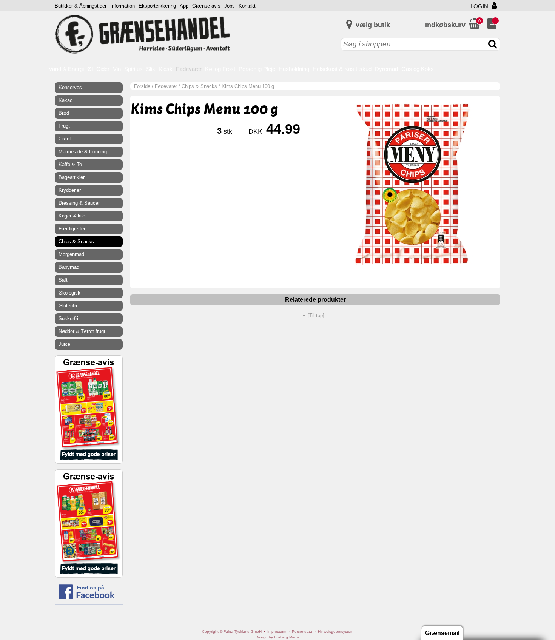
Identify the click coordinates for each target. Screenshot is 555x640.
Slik (150, 69)
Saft (63, 280)
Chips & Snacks (199, 86)
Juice (64, 344)
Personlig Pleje (257, 69)
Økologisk (69, 293)
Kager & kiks (73, 216)
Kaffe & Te (70, 164)
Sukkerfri (68, 318)
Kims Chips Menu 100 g (248, 86)
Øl (90, 69)
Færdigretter (72, 228)
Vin (117, 69)
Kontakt (247, 6)
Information (122, 6)
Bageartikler (72, 177)
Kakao (65, 100)
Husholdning (294, 69)
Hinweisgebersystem (335, 631)
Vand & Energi (66, 69)
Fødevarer (189, 69)
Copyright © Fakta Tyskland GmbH (232, 631)
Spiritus (133, 69)
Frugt (64, 126)
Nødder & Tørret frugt (82, 331)
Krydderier (70, 190)
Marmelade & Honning (83, 151)
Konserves (70, 87)
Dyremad (386, 69)
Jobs (229, 6)
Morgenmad (71, 254)
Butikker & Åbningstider (80, 6)
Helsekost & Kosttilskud (342, 69)
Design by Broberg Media (278, 637)
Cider (102, 69)
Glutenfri (68, 305)
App (184, 6)
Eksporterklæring (157, 6)
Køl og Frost (220, 69)
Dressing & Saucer (79, 203)
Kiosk (166, 69)
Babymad (69, 267)
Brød (64, 113)
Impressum (276, 631)
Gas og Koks (417, 69)
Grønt (65, 139)
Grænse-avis (206, 6)
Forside (142, 86)
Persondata (302, 631)
